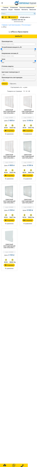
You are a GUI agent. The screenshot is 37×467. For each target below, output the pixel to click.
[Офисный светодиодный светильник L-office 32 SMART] (27, 102)
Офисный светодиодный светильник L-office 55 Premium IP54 (28, 201)
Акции (10, 9)
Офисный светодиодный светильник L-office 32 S (9, 246)
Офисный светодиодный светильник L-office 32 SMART (28, 111)
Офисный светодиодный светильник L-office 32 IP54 (9, 156)
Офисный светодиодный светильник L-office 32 (9, 111)
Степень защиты (7, 66)
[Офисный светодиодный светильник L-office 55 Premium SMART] (9, 191)
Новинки (17, 9)
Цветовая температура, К (11, 72)
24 (26, 91)
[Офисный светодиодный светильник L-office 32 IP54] (9, 146)
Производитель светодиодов (12, 77)
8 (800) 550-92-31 (18, 20)
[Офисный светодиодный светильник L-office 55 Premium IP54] (27, 191)
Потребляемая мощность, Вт (12, 47)
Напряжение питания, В (10, 53)
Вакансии (33, 9)
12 (24, 91)
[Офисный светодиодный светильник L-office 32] (9, 102)
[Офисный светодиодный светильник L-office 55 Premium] (27, 146)
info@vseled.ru (25, 17)
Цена (3, 59)
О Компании (14, 7)
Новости (4, 9)
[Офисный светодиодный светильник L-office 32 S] (9, 236)
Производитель (7, 41)
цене (25, 87)
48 (29, 91)
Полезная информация (26, 7)
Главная (5, 7)
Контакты (25, 9)
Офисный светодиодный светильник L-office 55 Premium (28, 156)
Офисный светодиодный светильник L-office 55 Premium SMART (9, 201)
